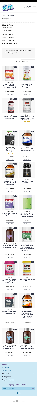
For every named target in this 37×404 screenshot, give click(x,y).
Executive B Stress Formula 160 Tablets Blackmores (10, 182)
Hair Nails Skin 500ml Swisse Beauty (10, 117)
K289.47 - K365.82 (8, 37)
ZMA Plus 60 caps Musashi (27, 181)
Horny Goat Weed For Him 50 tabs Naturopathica (10, 150)
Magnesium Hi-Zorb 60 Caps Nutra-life (9, 214)
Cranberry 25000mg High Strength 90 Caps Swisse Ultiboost (9, 281)
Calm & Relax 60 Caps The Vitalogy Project (27, 347)
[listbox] (28, 61)
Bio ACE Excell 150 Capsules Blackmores (27, 149)
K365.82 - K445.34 (8, 40)
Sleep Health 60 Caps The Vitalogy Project (10, 347)
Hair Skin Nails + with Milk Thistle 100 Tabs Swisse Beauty (27, 118)
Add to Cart (10, 94)
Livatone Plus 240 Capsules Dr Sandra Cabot (27, 86)
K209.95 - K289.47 (7, 34)
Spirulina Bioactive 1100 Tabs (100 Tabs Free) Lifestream (27, 215)
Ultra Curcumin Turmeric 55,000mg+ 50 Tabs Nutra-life (10, 86)
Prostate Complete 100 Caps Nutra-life (9, 312)
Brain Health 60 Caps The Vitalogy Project (10, 246)
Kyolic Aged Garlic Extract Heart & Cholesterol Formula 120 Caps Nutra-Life (27, 248)
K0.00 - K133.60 (7, 28)
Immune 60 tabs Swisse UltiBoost (27, 280)
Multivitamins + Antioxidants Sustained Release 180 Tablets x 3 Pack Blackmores (27, 315)
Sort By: (18, 61)
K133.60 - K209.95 (7, 31)
